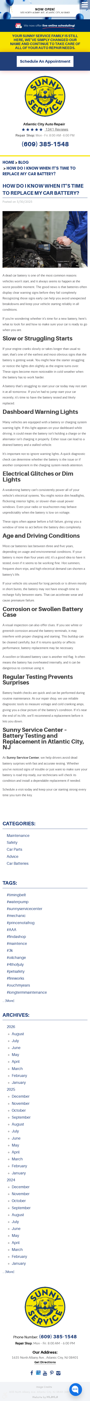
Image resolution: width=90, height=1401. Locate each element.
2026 (11, 1027)
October (19, 1110)
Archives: (16, 1015)
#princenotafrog (21, 923)
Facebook (31, 1374)
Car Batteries (17, 863)
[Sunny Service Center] (45, 96)
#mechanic (16, 916)
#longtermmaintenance (27, 992)
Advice (12, 856)
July (15, 1041)
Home (8, 162)
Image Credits (44, 1387)
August (18, 1034)
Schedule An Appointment (45, 61)
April (15, 1062)
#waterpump (17, 902)
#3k (10, 950)
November (21, 1103)
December (21, 1096)
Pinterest (51, 1374)
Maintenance (18, 836)
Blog (23, 162)
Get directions (45, 1362)
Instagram (58, 1374)
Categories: (19, 824)
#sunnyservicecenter (24, 909)
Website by (45, 1397)
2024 (11, 1180)
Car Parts (14, 849)
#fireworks (15, 978)
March (17, 1069)
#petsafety (15, 971)
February (19, 1076)
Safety (12, 842)
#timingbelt (16, 895)
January (19, 1082)
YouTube (45, 1374)
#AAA (11, 930)
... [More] (8, 1001)
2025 (11, 1089)
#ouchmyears (18, 985)
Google (38, 1374)
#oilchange (16, 958)
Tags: (10, 883)
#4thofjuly (15, 964)
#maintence (17, 943)
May (15, 1055)
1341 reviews (56, 129)
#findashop (16, 937)
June (16, 1048)
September (21, 1117)
